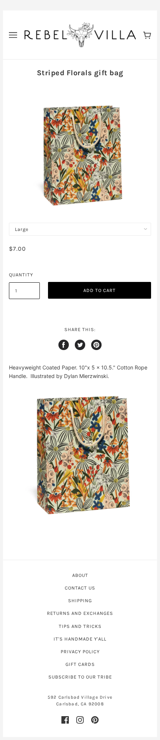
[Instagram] (80, 720)
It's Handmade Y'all (80, 639)
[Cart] (147, 35)
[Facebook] (65, 720)
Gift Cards (80, 664)
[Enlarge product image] (80, 454)
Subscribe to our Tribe (80, 677)
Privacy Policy (80, 651)
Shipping (80, 600)
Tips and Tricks (80, 626)
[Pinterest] (95, 720)
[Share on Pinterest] (96, 345)
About (80, 575)
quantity (21, 274)
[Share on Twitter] (80, 345)
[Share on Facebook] (63, 345)
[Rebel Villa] (80, 34)
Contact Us (80, 588)
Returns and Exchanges (80, 613)
